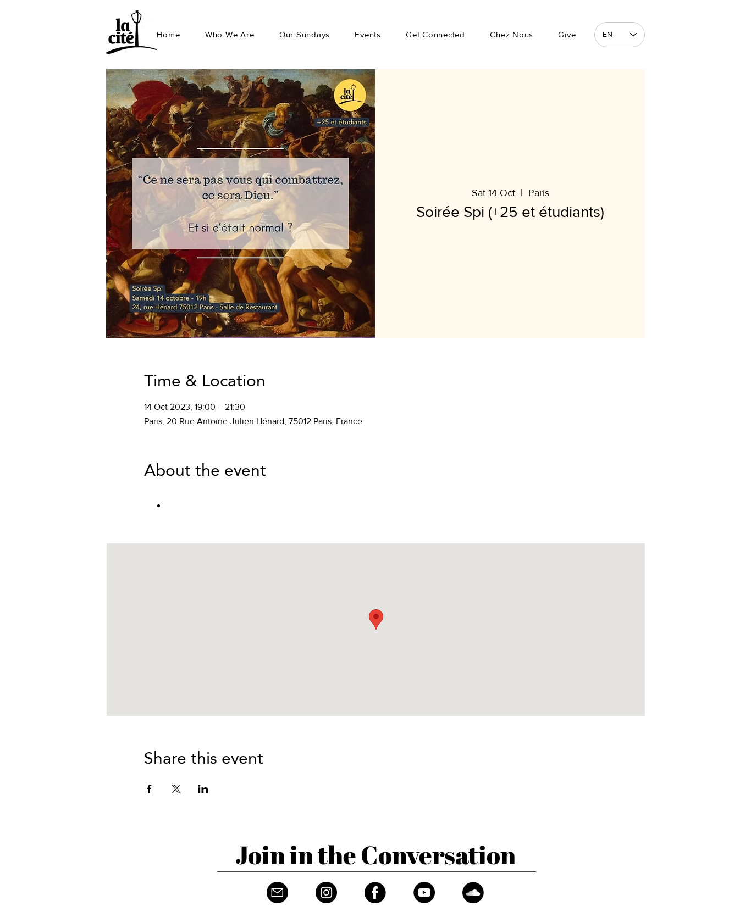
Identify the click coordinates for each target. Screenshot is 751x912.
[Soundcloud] (473, 892)
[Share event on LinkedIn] (203, 789)
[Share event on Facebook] (149, 789)
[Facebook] (375, 892)
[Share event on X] (176, 789)
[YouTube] (424, 892)
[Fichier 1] (277, 892)
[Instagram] (326, 892)
